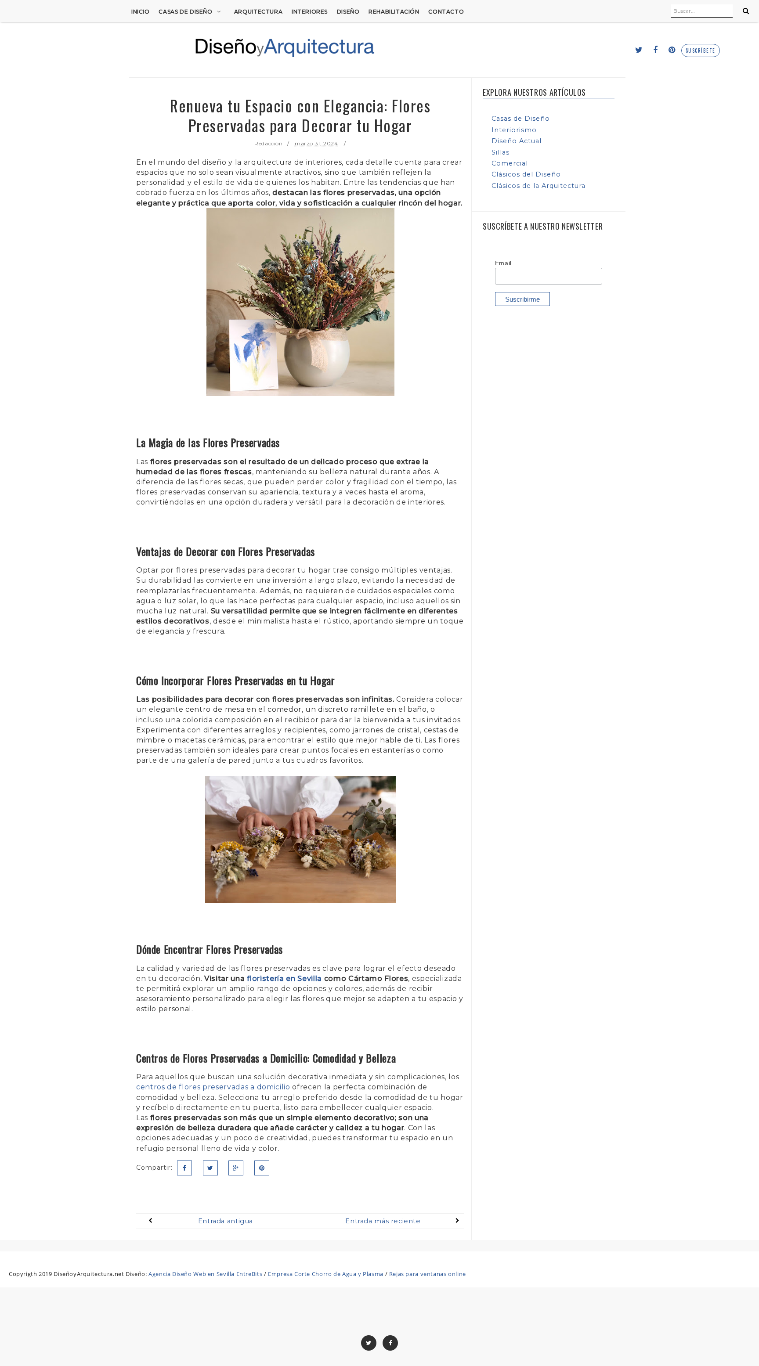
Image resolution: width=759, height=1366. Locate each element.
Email (503, 263)
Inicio (140, 11)
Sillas (501, 152)
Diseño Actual (517, 141)
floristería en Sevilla (284, 978)
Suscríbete (701, 51)
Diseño (348, 11)
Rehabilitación (394, 11)
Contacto (446, 11)
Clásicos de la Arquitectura (539, 186)
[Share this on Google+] (235, 1168)
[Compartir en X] (210, 1168)
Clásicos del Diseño (526, 174)
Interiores (310, 11)
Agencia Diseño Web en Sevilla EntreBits (205, 1274)
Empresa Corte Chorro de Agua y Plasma (325, 1274)
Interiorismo (514, 130)
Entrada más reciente (382, 1221)
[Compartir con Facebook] (184, 1168)
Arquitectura (258, 11)
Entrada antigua (225, 1221)
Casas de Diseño (185, 11)
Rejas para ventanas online (427, 1274)
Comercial (510, 163)
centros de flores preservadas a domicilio (213, 1087)
